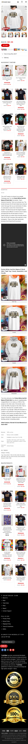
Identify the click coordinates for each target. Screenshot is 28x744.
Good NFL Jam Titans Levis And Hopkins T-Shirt (7, 79)
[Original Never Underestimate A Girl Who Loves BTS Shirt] (7, 145)
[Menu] (26, 2)
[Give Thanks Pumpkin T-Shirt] (20, 70)
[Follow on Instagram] (5, 650)
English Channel (22, 209)
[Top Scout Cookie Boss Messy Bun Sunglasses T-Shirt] (7, 496)
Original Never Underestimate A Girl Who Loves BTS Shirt (7, 154)
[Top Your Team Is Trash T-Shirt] (7, 471)
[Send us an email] (8, 650)
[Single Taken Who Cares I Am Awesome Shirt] (20, 496)
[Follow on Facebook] (2, 650)
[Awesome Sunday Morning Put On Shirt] (7, 570)
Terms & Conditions (8, 626)
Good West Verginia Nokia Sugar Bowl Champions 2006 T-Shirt (20, 579)
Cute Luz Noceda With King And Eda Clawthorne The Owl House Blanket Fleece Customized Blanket (7, 530)
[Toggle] (2, 54)
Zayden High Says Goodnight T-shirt (21, 177)
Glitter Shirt (19, 455)
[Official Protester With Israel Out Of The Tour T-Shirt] (7, 169)
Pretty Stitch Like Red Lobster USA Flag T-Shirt (7, 103)
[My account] (18, 1)
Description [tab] (4, 189)
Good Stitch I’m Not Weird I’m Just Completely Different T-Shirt (21, 529)
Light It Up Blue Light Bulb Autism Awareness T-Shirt (7, 128)
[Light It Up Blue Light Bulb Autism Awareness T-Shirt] (7, 119)
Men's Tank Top (6, 456)
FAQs (4, 605)
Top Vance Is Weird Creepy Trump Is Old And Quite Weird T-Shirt (20, 103)
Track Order (6, 603)
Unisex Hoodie (14, 456)
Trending (7, 452)
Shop (4, 600)
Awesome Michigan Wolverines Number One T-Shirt (20, 154)
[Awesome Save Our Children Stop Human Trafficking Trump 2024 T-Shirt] (20, 471)
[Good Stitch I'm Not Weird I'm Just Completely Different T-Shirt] (20, 520)
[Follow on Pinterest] (10, 650)
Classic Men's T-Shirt (8, 455)
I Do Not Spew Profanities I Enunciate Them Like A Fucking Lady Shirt (7, 554)
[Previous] (3, 18)
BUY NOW (5, 45)
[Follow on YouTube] (13, 650)
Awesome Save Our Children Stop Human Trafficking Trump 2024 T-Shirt (20, 480)
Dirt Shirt (15, 455)
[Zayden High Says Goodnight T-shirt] (20, 169)
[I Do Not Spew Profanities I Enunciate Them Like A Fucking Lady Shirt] (7, 545)
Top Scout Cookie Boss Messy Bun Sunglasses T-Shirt (7, 505)
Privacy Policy (6, 618)
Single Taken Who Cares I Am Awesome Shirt (21, 505)
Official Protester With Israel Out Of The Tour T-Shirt (7, 178)
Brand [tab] (2, 192)
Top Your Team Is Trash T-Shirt (7, 479)
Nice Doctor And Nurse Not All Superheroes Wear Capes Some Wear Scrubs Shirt (21, 129)
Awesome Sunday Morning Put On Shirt (7, 578)
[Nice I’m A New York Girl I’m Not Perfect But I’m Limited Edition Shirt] (20, 545)
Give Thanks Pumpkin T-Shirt (21, 78)
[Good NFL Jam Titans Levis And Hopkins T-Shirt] (7, 70)
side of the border (17, 404)
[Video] (3, 28)
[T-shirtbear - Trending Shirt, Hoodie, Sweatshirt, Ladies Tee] (6, 2)
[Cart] (22, 1)
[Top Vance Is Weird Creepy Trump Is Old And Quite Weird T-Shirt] (20, 94)
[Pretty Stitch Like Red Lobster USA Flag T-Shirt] (7, 94)
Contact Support (7, 611)
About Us (5, 598)
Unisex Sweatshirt (21, 456)
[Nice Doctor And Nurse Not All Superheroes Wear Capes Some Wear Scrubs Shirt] (20, 119)
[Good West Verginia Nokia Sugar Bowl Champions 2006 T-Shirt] (20, 570)
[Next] (24, 18)
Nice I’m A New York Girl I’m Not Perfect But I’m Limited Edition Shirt (20, 554)
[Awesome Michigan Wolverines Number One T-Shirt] (20, 145)
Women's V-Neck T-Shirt (6, 458)
